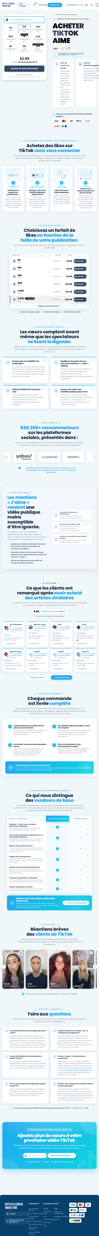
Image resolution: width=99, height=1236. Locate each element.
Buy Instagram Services (34, 1210)
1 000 (79, 1096)
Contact (57, 1219)
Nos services (23, 5)
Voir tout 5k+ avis (42, 616)
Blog (86, 5)
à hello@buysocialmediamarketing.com (78, 1070)
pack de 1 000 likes (35, 1066)
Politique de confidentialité (59, 1213)
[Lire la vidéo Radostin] (13, 967)
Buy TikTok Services (35, 1221)
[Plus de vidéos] (95, 966)
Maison (46, 1209)
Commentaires (75, 5)
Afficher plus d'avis (36, 677)
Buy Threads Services (36, 1214)
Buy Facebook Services (33, 1217)
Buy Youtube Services (33, 1228)
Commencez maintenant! (60, 1156)
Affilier (56, 1209)
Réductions (47, 1222)
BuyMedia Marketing (8, 5)
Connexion (42, 5)
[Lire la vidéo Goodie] (83, 967)
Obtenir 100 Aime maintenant (24, 68)
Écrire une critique (63, 677)
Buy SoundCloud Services (34, 1233)
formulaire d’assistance (77, 1068)
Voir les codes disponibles (77, 903)
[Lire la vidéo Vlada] (36, 967)
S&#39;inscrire (54, 5)
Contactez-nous (77, 1108)
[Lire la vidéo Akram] (60, 967)
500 (74, 1096)
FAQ (91, 5)
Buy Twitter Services (35, 1224)
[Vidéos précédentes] (4, 966)
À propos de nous (48, 1213)
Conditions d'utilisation (61, 1216)
